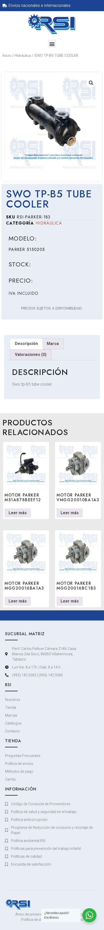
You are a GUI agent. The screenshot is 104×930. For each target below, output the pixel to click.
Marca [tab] (53, 344)
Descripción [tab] (26, 344)
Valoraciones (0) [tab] (30, 355)
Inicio (7, 55)
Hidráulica (23, 55)
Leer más (18, 513)
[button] (52, 44)
